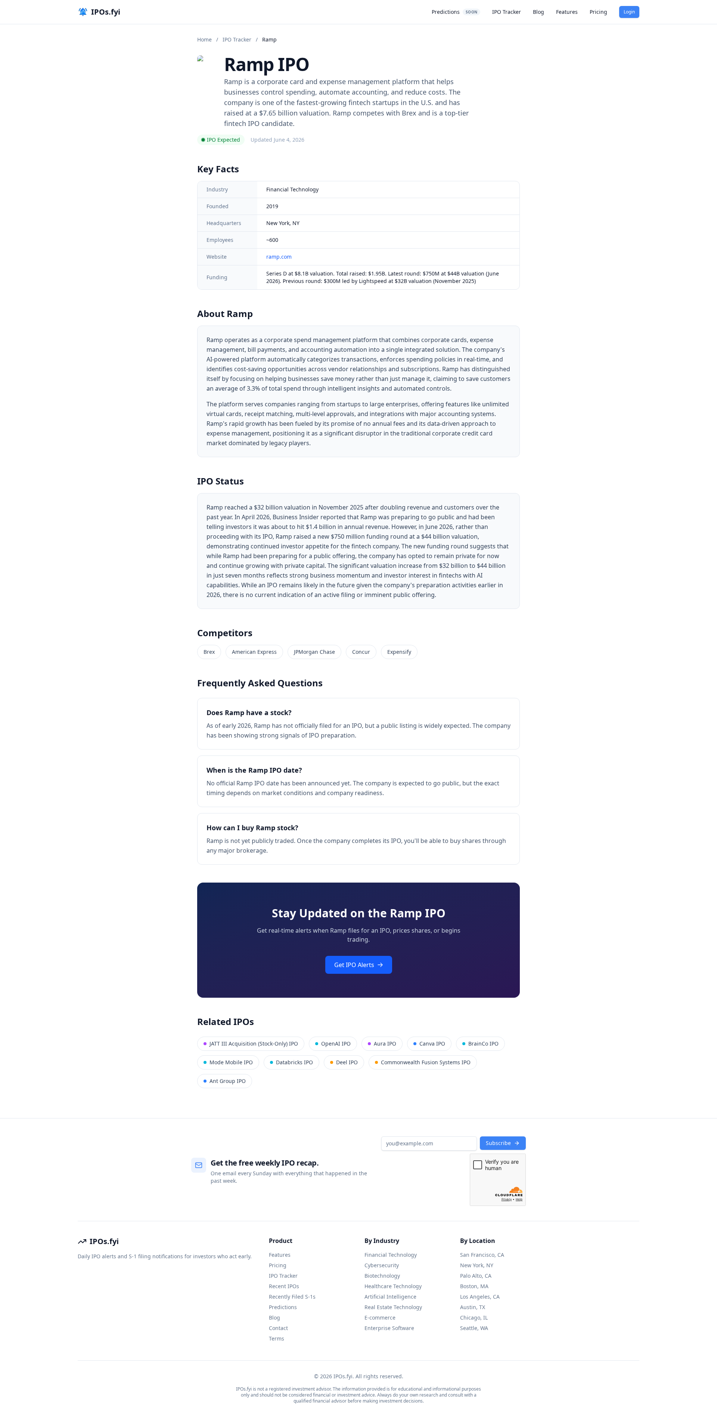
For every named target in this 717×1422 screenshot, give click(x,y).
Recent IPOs (284, 1286)
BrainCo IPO (483, 1043)
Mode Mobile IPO (231, 1062)
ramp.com (279, 256)
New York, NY (476, 1265)
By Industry (381, 1241)
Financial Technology (390, 1254)
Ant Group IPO (227, 1080)
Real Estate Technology (393, 1307)
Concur (361, 651)
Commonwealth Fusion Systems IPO (426, 1062)
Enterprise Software (389, 1328)
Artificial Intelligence (390, 1296)
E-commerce (379, 1317)
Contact (278, 1328)
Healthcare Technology (393, 1286)
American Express (254, 651)
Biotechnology (382, 1275)
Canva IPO (432, 1043)
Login (629, 12)
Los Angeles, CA (480, 1296)
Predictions (454, 11)
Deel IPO (347, 1062)
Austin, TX (472, 1307)
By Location (477, 1241)
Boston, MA (474, 1286)
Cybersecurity (381, 1265)
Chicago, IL (474, 1317)
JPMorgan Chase (314, 651)
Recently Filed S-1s (292, 1296)
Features (567, 11)
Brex (209, 651)
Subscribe (498, 1142)
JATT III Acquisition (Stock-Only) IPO (253, 1043)
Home (204, 39)
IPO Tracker (506, 11)
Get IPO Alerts (354, 965)
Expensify (399, 651)
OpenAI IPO (336, 1043)
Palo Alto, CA (475, 1275)
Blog (538, 11)
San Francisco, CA (482, 1254)
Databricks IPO (294, 1062)
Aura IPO (385, 1043)
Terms (276, 1338)
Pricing (598, 11)
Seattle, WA (474, 1328)
